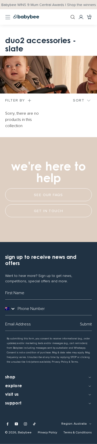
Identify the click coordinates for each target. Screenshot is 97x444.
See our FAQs (48, 195)
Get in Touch (48, 211)
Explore (13, 386)
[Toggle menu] (7, 17)
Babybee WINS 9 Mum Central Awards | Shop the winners (48, 5)
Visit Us (12, 395)
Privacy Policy (47, 432)
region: (67, 424)
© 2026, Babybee (18, 432)
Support (13, 403)
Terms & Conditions (77, 432)
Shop (10, 377)
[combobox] (10, 308)
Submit (86, 324)
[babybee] (26, 17)
